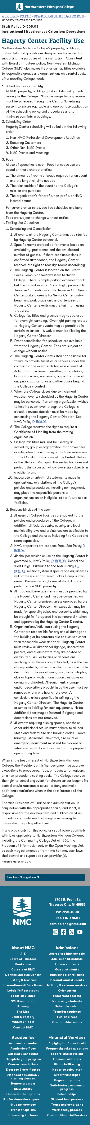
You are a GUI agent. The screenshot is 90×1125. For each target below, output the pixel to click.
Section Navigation (21, 877)
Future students (67, 964)
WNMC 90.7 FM (23, 1022)
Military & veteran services (67, 985)
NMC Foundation (23, 1001)
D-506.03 (39, 422)
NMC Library (23, 1088)
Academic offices (23, 1048)
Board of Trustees (23, 959)
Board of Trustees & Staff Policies (59, 16)
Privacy (23, 1006)
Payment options (67, 1080)
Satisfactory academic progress (67, 1087)
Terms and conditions (67, 1104)
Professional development (23, 1099)
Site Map (23, 1011)
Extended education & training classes (23, 1076)
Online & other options (23, 1094)
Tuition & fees (67, 1017)
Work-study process (67, 1110)
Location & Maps (23, 995)
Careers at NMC (23, 969)
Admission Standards (67, 959)
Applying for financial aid (67, 1043)
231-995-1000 (67, 912)
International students (67, 980)
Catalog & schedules (23, 1053)
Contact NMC (23, 1027)
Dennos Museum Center (23, 974)
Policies (26, 16)
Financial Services (67, 1037)
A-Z (23, 953)
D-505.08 (58, 561)
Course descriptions (23, 1064)
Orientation (67, 990)
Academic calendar (23, 1043)
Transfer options (23, 1110)
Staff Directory (23, 1017)
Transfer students (67, 1011)
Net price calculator (67, 1069)
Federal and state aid (67, 1053)
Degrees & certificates (23, 1069)
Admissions (66, 947)
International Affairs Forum (23, 985)
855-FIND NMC (67, 918)
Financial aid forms (67, 1059)
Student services (23, 1104)
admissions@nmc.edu (67, 924)
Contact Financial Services (67, 1115)
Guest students (67, 969)
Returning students (67, 1001)
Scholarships (67, 1094)
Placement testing (67, 995)
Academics (23, 1037)
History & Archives (23, 980)
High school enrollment (67, 974)
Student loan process (67, 1099)
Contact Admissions (67, 1022)
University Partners (23, 1115)
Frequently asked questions (67, 1048)
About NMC (10, 16)
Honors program (23, 1083)
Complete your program (23, 1059)
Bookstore (23, 964)
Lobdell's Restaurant (23, 990)
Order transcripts (67, 1075)
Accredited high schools (67, 953)
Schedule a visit (67, 1006)
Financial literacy (67, 1064)
